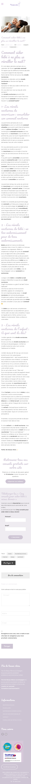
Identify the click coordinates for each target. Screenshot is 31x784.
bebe (10, 553)
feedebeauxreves (20, 553)
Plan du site (7, 708)
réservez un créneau (15, 481)
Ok (11, 781)
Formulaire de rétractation (12, 720)
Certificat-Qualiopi (9, 767)
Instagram (6, 734)
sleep (12, 557)
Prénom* (8, 516)
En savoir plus (16, 781)
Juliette (19, 45)
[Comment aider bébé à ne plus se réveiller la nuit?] (15, 24)
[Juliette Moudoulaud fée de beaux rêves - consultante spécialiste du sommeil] (15, 4)
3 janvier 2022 (9, 45)
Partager (8, 563)
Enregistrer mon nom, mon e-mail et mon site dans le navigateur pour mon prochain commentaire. (15, 636)
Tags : (3, 553)
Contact (5, 717)
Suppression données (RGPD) (12, 711)
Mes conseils (4, 47)
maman (5, 557)
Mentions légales (8, 705)
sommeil (20, 557)
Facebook (2, 734)
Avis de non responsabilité (11, 714)
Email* (7, 525)
